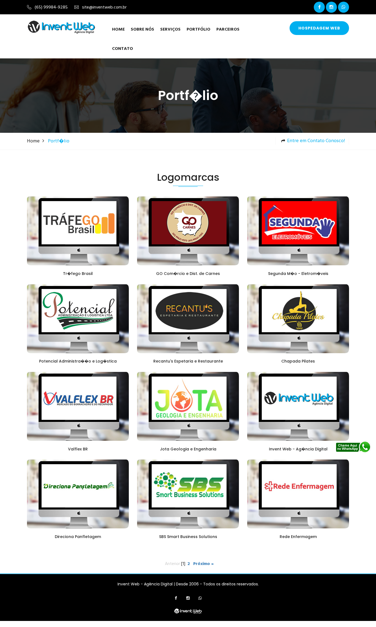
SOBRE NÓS (142, 29)
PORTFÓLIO (198, 29)
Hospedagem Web (319, 28)
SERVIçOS (170, 29)
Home (118, 29)
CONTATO (122, 48)
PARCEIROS (227, 29)
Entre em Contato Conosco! (316, 141)
